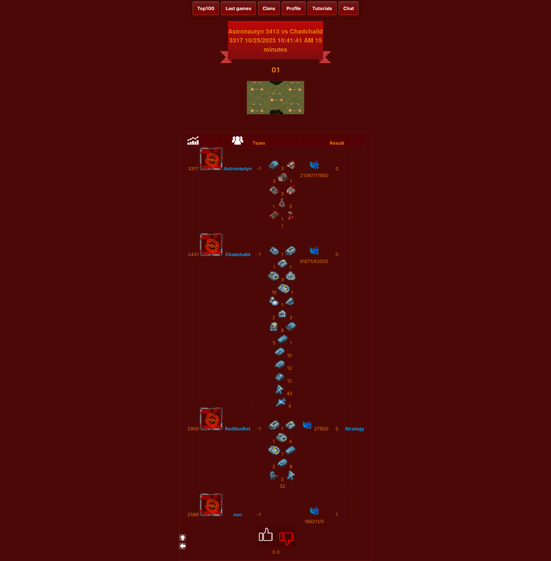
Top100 (205, 8)
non (237, 514)
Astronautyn (238, 168)
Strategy (354, 429)
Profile (293, 8)
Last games (238, 8)
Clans (269, 8)
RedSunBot (237, 429)
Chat (348, 8)
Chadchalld (237, 254)
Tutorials (322, 8)
